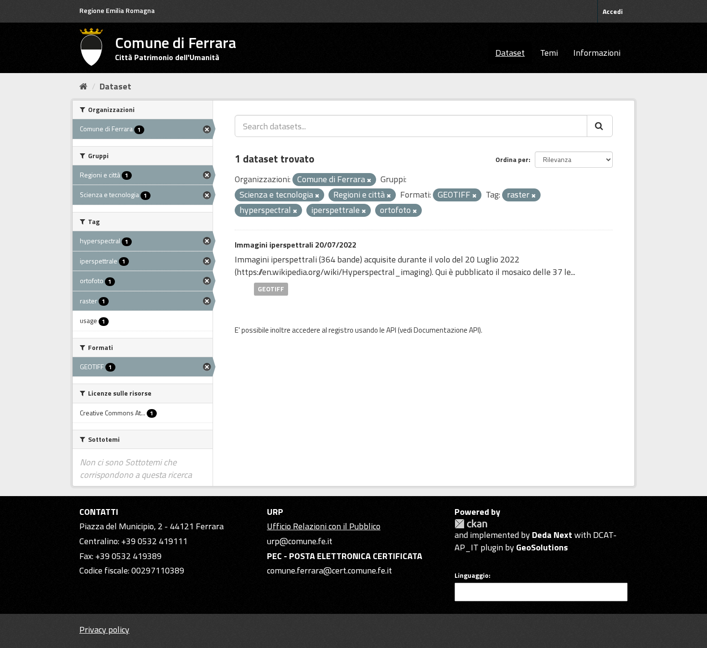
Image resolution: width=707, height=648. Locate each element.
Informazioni (596, 52)
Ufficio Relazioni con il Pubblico (323, 526)
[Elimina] (369, 180)
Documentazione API (446, 330)
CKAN (470, 524)
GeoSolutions (542, 547)
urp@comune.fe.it (299, 541)
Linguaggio (471, 575)
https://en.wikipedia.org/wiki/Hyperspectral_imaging (333, 271)
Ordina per (512, 159)
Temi (549, 52)
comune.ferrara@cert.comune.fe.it (329, 570)
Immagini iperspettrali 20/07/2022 (295, 244)
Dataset (510, 52)
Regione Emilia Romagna (117, 10)
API (391, 330)
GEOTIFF (271, 289)
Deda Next (552, 534)
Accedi (613, 11)
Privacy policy (104, 629)
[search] (600, 126)
